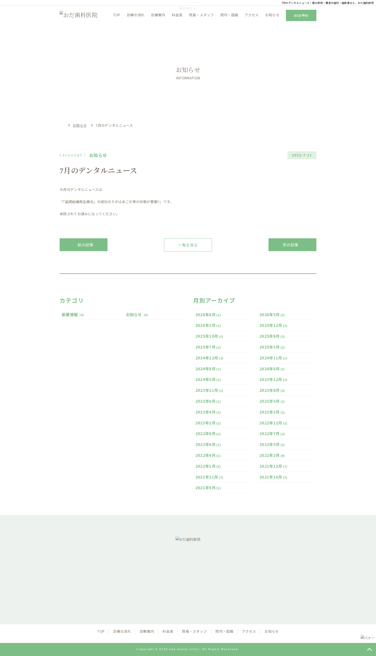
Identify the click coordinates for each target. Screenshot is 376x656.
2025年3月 (272, 347)
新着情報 (74, 314)
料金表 (177, 14)
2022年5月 (272, 444)
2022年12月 (273, 423)
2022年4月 (208, 455)
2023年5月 (272, 401)
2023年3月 (272, 412)
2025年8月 (272, 336)
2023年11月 (209, 390)
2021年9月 (208, 487)
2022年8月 (208, 433)
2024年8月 (208, 368)
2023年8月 (272, 390)
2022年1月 (208, 466)
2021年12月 (273, 466)
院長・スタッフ (201, 14)
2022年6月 (208, 444)
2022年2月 (272, 455)
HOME (62, 125)
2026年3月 (208, 325)
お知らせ (272, 14)
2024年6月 (272, 368)
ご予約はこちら (233, 590)
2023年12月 (273, 379)
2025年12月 (273, 325)
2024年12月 (209, 358)
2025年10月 (209, 336)
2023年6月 (208, 401)
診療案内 (158, 14)
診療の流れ (136, 14)
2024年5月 (208, 379)
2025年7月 (208, 347)
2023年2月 (208, 423)
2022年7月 (272, 433)
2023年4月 (208, 412)
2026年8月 (208, 314)
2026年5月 (272, 314)
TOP (116, 14)
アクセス (251, 14)
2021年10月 (273, 477)
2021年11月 (209, 477)
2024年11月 (273, 358)
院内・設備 (229, 14)
